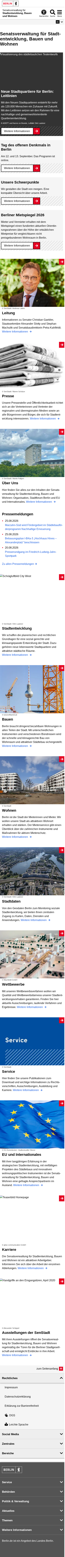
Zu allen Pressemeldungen (18, 564)
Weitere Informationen (17, 131)
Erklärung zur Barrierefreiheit (22, 1405)
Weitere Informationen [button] (17, 1530)
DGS (12, 1415)
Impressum (11, 1387)
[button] (59, 22)
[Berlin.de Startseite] (10, 3)
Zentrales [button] (8, 1443)
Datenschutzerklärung (18, 1396)
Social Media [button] (10, 1434)
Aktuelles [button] (8, 1510)
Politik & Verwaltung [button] (15, 1501)
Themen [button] (7, 1520)
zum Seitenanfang (47, 1368)
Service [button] (7, 1482)
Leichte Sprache (18, 1424)
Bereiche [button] (8, 1453)
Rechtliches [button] (10, 1378)
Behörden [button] (8, 1491)
